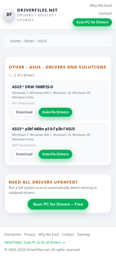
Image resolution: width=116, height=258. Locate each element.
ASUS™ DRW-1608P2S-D (32, 86)
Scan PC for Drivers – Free (58, 204)
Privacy (29, 234)
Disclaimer (13, 234)
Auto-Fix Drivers (55, 112)
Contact (105, 13)
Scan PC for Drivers (92, 22)
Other (29, 40)
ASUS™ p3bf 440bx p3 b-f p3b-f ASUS (43, 128)
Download (24, 112)
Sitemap (83, 234)
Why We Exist (101, 5)
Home (15, 40)
